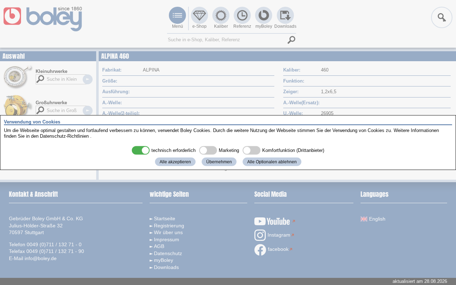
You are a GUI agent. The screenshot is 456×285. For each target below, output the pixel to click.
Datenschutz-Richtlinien (64, 135)
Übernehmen (219, 161)
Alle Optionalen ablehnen (272, 161)
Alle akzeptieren (175, 161)
